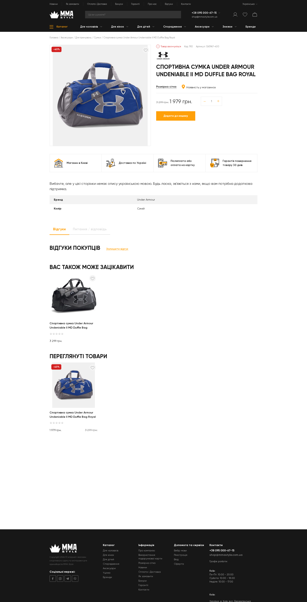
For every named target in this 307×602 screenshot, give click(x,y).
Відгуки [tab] (59, 229)
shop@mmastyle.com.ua (204, 16)
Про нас (152, 4)
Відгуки (169, 4)
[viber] (74, 578)
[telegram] (67, 578)
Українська (249, 4)
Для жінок (108, 554)
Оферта (179, 563)
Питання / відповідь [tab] (90, 229)
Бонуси (119, 4)
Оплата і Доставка (97, 4)
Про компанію (146, 550)
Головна (54, 37)
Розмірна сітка (166, 86)
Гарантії (135, 4)
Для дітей (108, 559)
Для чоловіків (110, 550)
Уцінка (106, 572)
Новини (54, 4)
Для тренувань (83, 37)
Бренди (107, 577)
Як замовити (72, 4)
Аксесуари (67, 37)
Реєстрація (180, 554)
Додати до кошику (175, 115)
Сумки (97, 37)
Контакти (186, 4)
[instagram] (59, 578)
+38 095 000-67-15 (204, 12)
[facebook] (53, 578)
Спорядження (111, 563)
